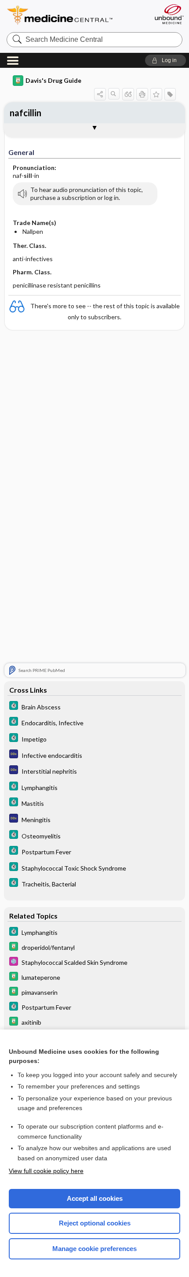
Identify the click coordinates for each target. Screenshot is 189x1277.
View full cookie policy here (46, 1170)
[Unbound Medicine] (169, 14)
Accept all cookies (95, 1198)
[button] (165, 60)
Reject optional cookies (95, 1223)
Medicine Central (76, 15)
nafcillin (25, 112)
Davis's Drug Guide (53, 80)
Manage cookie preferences (94, 1248)
